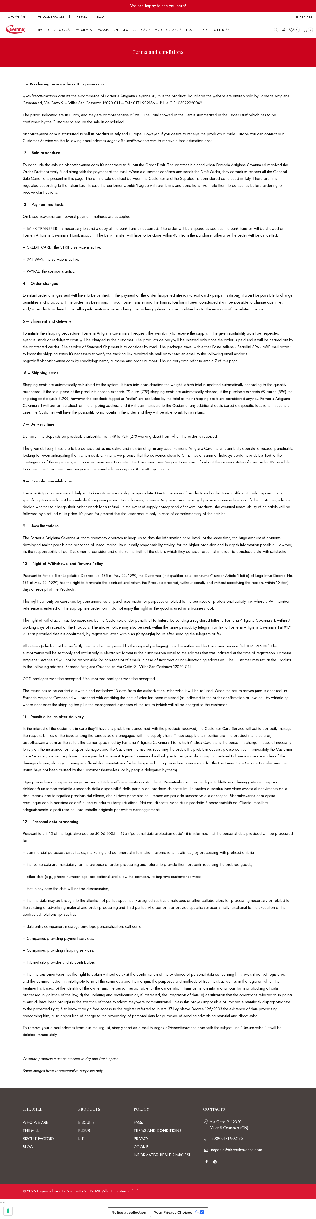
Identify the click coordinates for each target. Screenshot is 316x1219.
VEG (125, 30)
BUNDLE (204, 30)
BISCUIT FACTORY (38, 1138)
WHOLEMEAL (84, 30)
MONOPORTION (108, 30)
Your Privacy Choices (173, 1212)
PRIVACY (141, 1138)
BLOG (100, 17)
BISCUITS (43, 30)
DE (311, 17)
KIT (81, 1138)
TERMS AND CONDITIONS (157, 1130)
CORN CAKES (141, 30)
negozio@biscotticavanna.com (236, 1150)
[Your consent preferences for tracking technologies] (8, 1210)
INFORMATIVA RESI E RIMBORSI (162, 1155)
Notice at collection (129, 1212)
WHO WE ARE (17, 17)
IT (297, 17)
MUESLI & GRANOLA (168, 30)
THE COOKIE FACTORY (50, 17)
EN (304, 17)
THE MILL (81, 17)
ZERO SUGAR (62, 30)
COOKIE (141, 1146)
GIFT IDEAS (221, 30)
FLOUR (190, 30)
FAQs (138, 1122)
